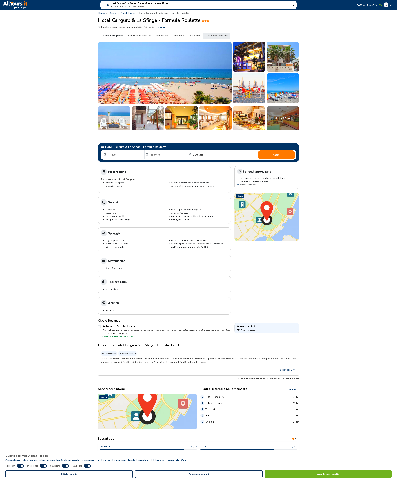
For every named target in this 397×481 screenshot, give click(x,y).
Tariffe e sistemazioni (216, 35)
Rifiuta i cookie (69, 474)
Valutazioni (194, 35)
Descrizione (162, 35)
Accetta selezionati (199, 474)
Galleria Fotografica (111, 35)
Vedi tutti (293, 389)
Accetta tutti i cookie (328, 474)
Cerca (276, 155)
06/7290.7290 (368, 5)
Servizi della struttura (139, 35)
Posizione (178, 35)
